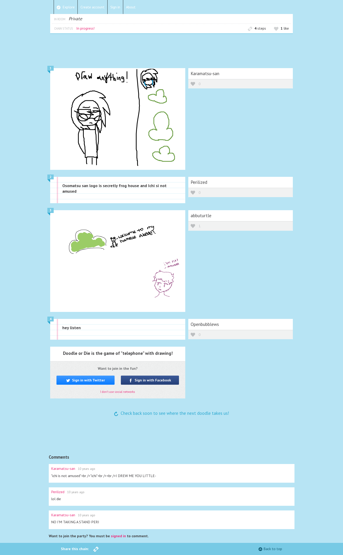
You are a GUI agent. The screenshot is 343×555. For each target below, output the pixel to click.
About (131, 7)
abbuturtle (201, 215)
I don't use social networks (117, 392)
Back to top (272, 548)
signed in (118, 536)
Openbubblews (205, 324)
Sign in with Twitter (88, 380)
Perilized (199, 182)
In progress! (85, 28)
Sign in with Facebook (152, 380)
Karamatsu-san (205, 73)
